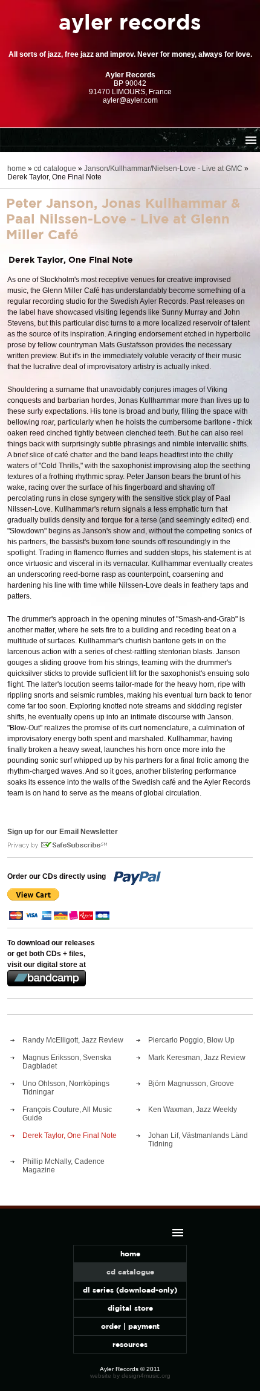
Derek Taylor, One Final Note (69, 1135)
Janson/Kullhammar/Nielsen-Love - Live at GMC (163, 168)
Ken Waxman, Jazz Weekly (192, 1109)
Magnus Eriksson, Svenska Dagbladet (66, 1061)
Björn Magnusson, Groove (191, 1083)
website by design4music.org (130, 1375)
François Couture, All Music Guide (67, 1113)
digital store (130, 1307)
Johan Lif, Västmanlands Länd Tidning (198, 1139)
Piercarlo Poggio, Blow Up (191, 1040)
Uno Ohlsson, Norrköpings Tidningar (65, 1087)
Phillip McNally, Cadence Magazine (63, 1165)
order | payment (130, 1326)
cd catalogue (55, 168)
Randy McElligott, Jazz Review (72, 1040)
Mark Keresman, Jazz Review (196, 1057)
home (16, 168)
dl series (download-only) (130, 1289)
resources (130, 1344)
